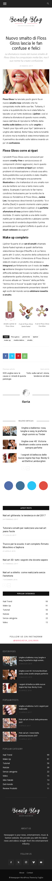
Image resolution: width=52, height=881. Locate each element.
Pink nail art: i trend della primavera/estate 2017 (29, 734)
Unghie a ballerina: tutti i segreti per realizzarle (33, 708)
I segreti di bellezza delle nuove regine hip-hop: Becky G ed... (32, 686)
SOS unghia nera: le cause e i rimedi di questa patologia (14, 376)
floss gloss (15, 337)
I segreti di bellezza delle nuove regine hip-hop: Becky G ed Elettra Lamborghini (33, 457)
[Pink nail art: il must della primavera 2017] (10, 723)
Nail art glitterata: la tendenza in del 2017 (24, 515)
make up (7, 340)
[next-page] (28, 468)
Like (8, 482)
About (21, 873)
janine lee (26, 337)
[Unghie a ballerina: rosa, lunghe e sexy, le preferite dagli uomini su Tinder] (10, 431)
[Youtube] (41, 862)
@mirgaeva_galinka (26, 640)
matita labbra (19, 340)
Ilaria (26, 401)
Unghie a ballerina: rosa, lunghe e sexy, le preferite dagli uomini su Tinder (34, 431)
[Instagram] (26, 862)
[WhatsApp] (24, 356)
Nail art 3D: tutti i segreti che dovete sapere (25, 559)
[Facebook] (5, 356)
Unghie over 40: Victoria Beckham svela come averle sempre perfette (33, 444)
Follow (20, 482)
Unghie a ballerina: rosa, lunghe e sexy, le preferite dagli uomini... (32, 659)
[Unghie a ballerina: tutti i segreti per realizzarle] (10, 710)
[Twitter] (12, 356)
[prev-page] (23, 468)
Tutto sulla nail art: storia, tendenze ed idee (37, 374)
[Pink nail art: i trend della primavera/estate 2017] (10, 736)
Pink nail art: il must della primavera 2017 (33, 721)
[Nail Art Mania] (26, 20)
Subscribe (43, 482)
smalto (29, 340)
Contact (30, 873)
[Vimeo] (33, 862)
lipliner (35, 337)
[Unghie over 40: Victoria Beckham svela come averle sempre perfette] (10, 444)
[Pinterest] (18, 356)
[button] (4, 4)
